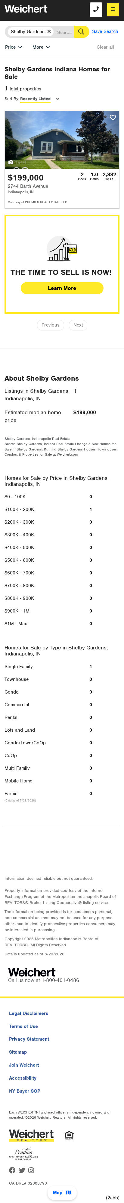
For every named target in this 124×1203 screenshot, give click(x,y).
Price (10, 47)
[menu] (113, 9)
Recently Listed (35, 98)
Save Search (105, 31)
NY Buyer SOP (24, 1091)
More (38, 47)
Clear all (105, 47)
